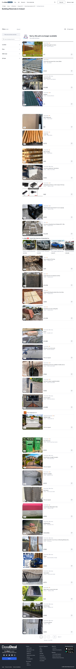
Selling (41, 651)
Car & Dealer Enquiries (57, 654)
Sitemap (28, 657)
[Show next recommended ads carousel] (73, 238)
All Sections (13, 6)
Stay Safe (41, 653)
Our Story (54, 648)
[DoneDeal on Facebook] (4, 655)
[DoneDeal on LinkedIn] (12, 655)
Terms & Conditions (17, 666)
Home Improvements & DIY (30, 6)
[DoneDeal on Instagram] (14, 655)
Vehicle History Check (31, 655)
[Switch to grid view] (65, 29)
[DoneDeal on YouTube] (9, 655)
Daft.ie (28, 663)
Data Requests (42, 657)
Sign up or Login (70, 2)
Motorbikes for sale (30, 649)
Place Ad (61, 2)
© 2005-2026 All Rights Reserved (68, 666)
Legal (3, 666)
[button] (30, 2)
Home (8, 6)
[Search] (3, 39)
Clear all (18, 29)
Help (40, 648)
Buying (41, 649)
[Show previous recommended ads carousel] (71, 238)
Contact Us (42, 655)
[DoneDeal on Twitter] (6, 655)
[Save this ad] (71, 54)
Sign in (9, 658)
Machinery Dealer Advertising (58, 657)
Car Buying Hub (29, 658)
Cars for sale (29, 648)
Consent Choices (43, 658)
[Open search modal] (55, 2)
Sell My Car (29, 653)
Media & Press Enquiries (57, 649)
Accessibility (42, 660)
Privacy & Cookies (8, 666)
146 (54, 636)
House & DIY (20, 6)
